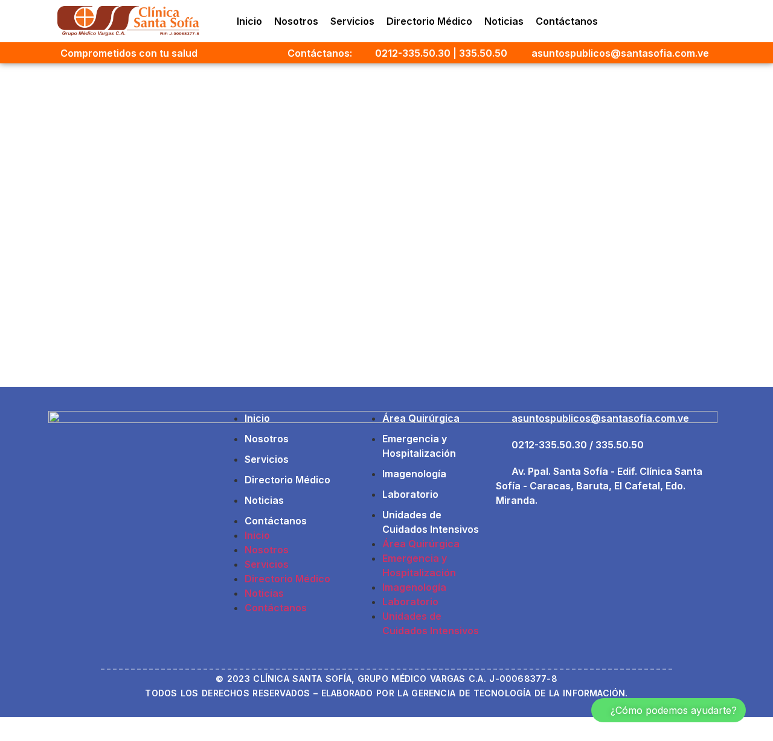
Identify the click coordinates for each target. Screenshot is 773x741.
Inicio (249, 21)
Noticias (504, 21)
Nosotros (296, 21)
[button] (668, 710)
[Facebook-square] (662, 21)
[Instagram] (637, 21)
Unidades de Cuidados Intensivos (430, 522)
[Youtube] (711, 21)
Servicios (352, 21)
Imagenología (414, 474)
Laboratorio (410, 494)
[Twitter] (686, 21)
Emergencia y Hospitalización (419, 446)
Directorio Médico (429, 21)
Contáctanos (567, 21)
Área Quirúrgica (421, 418)
